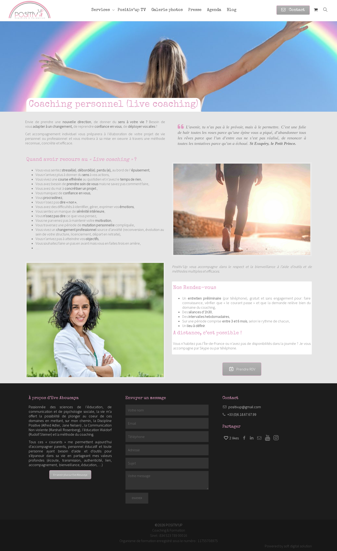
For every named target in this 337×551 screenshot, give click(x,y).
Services (101, 10)
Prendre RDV (245, 369)
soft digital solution (298, 546)
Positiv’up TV (132, 10)
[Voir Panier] (316, 10)
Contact (296, 10)
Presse (195, 10)
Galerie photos (167, 10)
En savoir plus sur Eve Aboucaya (70, 474)
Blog (231, 10)
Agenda (214, 10)
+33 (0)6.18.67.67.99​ (241, 414)
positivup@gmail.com (244, 407)
